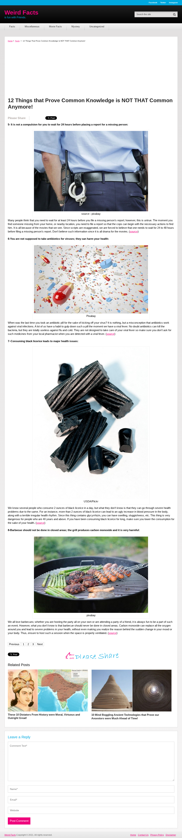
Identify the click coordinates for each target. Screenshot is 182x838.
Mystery (75, 26)
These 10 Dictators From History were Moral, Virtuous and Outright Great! (44, 716)
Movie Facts (55, 26)
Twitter (163, 3)
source (134, 231)
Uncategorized (96, 26)
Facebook (153, 3)
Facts (12, 26)
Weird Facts (21, 12)
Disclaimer (171, 835)
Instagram (173, 3)
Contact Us (143, 835)
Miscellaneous (32, 26)
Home (10, 41)
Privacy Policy (157, 835)
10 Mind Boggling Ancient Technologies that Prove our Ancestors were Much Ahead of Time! (125, 716)
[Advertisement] (91, 70)
